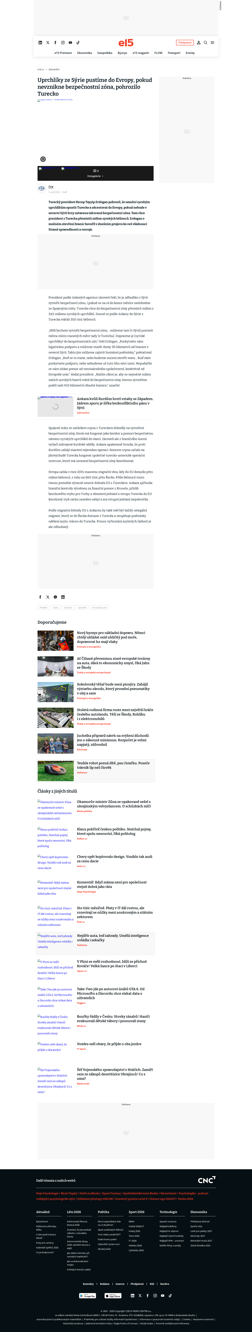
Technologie (168, 1212)
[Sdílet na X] (48, 597)
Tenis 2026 (134, 1235)
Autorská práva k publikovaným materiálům (59, 1319)
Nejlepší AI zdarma (169, 1231)
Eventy (190, 53)
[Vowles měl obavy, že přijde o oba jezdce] (56, 1052)
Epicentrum (42, 1221)
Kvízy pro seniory (45, 1242)
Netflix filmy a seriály (170, 1245)
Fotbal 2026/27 (136, 1226)
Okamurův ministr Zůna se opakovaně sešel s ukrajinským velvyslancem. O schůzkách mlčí (114, 804)
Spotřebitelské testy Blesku (140, 1193)
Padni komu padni (107, 1239)
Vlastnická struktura (73, 1323)
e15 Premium (63, 53)
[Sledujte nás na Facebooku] (55, 42)
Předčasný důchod (199, 1221)
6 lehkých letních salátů (79, 1269)
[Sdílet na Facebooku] (40, 597)
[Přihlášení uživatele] (198, 42)
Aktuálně (43, 1212)
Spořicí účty (196, 1226)
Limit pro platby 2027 (201, 1231)
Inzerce (120, 1284)
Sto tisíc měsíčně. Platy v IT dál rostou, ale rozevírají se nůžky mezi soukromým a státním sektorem (115, 912)
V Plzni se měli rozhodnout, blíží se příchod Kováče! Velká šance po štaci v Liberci (112, 963)
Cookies (186, 1319)
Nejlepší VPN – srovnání (172, 1240)
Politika (103, 1212)
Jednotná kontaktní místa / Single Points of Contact (112, 1323)
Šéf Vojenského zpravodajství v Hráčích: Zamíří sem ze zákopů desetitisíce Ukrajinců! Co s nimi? (115, 1074)
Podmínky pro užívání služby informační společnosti (110, 1319)
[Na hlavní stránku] (126, 42)
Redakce (105, 1284)
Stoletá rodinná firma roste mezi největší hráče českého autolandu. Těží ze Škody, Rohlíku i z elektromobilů (115, 714)
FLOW (158, 53)
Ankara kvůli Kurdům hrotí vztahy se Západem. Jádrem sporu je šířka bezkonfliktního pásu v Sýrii (115, 403)
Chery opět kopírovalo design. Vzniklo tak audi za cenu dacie (114, 859)
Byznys (122, 53)
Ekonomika (84, 53)
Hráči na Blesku (90, 1193)
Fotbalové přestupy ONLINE (95, 1198)
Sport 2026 (137, 1212)
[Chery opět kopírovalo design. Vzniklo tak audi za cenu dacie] (56, 864)
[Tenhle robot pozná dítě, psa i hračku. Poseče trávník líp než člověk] (56, 771)
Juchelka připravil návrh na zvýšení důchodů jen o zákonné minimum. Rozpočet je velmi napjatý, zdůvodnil (113, 740)
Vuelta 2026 (185, 1198)
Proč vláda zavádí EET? (109, 1234)
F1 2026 (132, 1240)
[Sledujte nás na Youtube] (70, 42)
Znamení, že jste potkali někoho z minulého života (79, 1233)
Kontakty (88, 1284)
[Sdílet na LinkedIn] (63, 597)
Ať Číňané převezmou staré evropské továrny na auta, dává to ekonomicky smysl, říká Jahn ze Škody (113, 663)
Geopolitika (104, 53)
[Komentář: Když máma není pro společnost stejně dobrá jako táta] (56, 890)
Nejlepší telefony (168, 1226)
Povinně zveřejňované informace (172, 1323)
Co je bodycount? (45, 1252)
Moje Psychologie (47, 1193)
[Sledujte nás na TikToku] (78, 42)
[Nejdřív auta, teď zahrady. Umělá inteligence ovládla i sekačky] (56, 943)
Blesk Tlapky (69, 1193)
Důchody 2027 (197, 1235)
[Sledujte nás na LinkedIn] (40, 42)
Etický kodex (146, 1323)
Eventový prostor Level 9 (131, 1198)
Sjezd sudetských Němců (110, 1229)
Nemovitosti (168, 1193)
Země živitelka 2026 (200, 1245)
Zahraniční (54, 69)
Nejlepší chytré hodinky (172, 1235)
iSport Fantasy (111, 1193)
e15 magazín (141, 53)
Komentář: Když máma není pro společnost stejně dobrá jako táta (112, 884)
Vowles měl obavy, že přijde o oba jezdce (109, 1044)
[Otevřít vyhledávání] (205, 42)
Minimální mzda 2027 (201, 1240)
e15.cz (41, 69)
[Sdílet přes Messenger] (55, 597)
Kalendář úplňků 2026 (47, 1247)
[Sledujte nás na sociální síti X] (48, 42)
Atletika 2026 (135, 1245)
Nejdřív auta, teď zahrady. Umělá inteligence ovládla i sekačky (113, 938)
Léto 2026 (74, 1212)
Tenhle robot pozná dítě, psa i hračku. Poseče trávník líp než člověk (113, 765)
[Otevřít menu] (212, 42)
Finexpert (174, 53)
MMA (131, 1221)
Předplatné (137, 1284)
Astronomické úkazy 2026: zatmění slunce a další (78, 1245)
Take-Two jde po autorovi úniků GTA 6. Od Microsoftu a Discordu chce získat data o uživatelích (111, 993)
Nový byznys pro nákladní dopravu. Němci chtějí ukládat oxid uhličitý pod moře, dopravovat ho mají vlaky (111, 637)
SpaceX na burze (168, 1221)
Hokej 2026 (134, 1231)
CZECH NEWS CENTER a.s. (138, 1311)
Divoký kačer (104, 1248)
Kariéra (164, 1284)
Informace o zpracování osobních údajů (160, 1319)
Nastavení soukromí (203, 1319)
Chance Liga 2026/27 (162, 1198)
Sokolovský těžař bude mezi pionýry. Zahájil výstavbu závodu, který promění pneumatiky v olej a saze (113, 688)
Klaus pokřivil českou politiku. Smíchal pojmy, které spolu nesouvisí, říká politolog (114, 831)
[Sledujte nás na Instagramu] (63, 42)
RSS (152, 1284)
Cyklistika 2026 (136, 1250)
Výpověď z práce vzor (109, 1244)
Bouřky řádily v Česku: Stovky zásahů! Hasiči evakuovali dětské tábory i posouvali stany (113, 1018)
